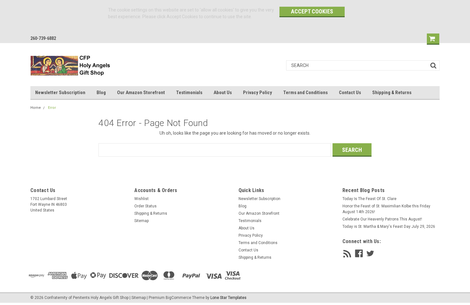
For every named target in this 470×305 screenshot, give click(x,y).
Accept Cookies (312, 11)
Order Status (145, 206)
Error (52, 108)
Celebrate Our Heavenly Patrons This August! (382, 219)
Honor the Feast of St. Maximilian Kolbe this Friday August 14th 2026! (386, 209)
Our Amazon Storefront (141, 92)
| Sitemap (137, 297)
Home (35, 108)
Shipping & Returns (391, 92)
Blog (101, 92)
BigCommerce (178, 297)
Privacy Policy (257, 92)
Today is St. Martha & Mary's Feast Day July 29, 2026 (388, 226)
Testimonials (189, 92)
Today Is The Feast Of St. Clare (369, 199)
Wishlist (141, 199)
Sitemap (141, 221)
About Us (223, 92)
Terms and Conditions (305, 92)
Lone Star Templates (228, 297)
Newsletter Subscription (60, 92)
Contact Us (350, 92)
